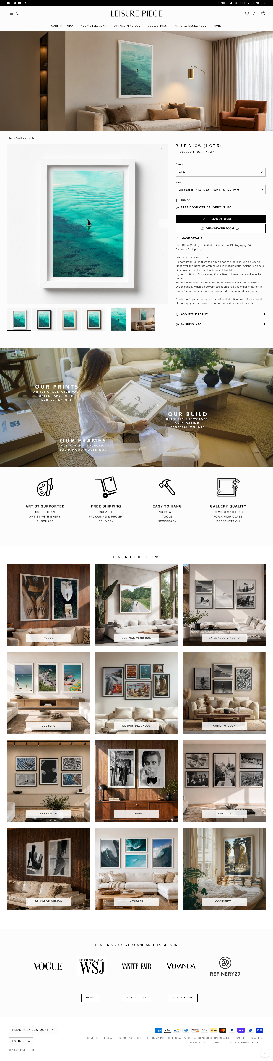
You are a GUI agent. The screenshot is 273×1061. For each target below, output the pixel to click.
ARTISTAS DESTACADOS (190, 26)
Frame (180, 164)
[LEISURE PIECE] (136, 13)
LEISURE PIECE (26, 1050)
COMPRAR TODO (62, 26)
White (182, 172)
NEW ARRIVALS (136, 997)
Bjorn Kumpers (207, 151)
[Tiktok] (25, 3)
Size (178, 181)
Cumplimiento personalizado (171, 1038)
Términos (239, 1038)
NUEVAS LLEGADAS (93, 26)
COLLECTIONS (157, 26)
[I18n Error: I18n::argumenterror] (221, 228)
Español (257, 3)
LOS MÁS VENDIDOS (127, 26)
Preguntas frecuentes (133, 1038)
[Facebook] (8, 3)
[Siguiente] (163, 223)
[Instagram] (14, 3)
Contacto (218, 1043)
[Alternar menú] (11, 13)
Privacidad (257, 1038)
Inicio (10, 138)
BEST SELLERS (183, 997)
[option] (87, 224)
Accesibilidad (198, 1043)
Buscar (108, 1038)
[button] (161, 149)
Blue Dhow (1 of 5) (25, 138)
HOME (90, 997)
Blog (260, 1043)
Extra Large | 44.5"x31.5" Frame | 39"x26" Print (209, 189)
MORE (218, 26)
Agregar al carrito (220, 218)
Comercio (93, 1038)
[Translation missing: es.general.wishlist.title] (247, 13)
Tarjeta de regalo (241, 1043)
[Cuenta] (255, 13)
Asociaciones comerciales (211, 1038)
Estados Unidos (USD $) (231, 3)
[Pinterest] (19, 3)
